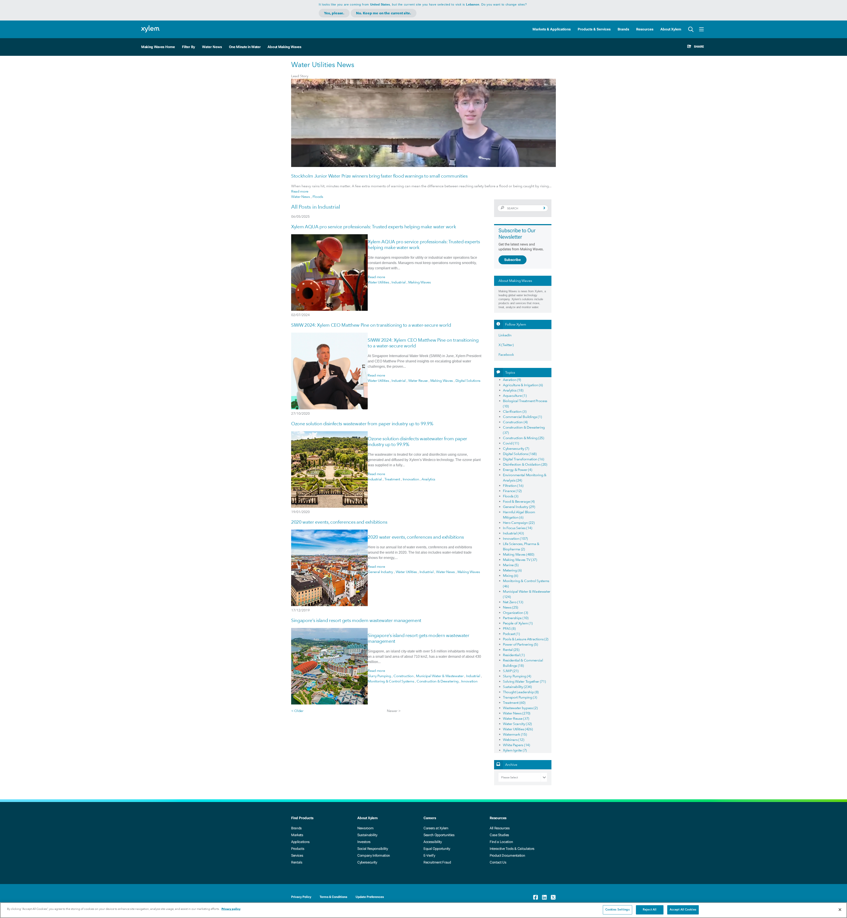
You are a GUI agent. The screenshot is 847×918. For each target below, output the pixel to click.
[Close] (840, 909)
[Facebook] (535, 897)
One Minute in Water (245, 47)
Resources (644, 29)
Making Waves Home (158, 47)
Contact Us (498, 862)
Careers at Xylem (436, 828)
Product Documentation (507, 855)
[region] (423, 910)
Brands (623, 29)
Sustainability (367, 835)
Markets (297, 835)
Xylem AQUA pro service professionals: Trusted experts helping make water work (373, 226)
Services (297, 855)
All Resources (500, 828)
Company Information (373, 855)
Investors (364, 842)
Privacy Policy (301, 897)
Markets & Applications (551, 29)
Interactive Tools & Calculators (512, 849)
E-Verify (429, 855)
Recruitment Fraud (437, 862)
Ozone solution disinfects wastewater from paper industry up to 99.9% (362, 423)
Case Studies (499, 835)
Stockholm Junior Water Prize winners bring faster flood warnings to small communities (379, 176)
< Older (297, 711)
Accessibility (433, 842)
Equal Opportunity (437, 849)
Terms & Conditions (333, 897)
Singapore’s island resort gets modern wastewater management (356, 620)
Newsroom (365, 828)
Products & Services (594, 29)
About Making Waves (284, 47)
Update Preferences (370, 897)
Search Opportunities (439, 835)
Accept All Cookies (683, 909)
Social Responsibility (372, 849)
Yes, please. (334, 13)
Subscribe (512, 260)
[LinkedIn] (544, 897)
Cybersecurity (367, 862)
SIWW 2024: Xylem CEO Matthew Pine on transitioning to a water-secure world (371, 325)
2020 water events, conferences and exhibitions (339, 522)
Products (297, 849)
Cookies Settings (617, 909)
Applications (300, 842)
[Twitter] (553, 897)
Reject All (649, 909)
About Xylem (670, 29)
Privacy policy (230, 909)
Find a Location (501, 842)
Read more (299, 191)
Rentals (296, 862)
